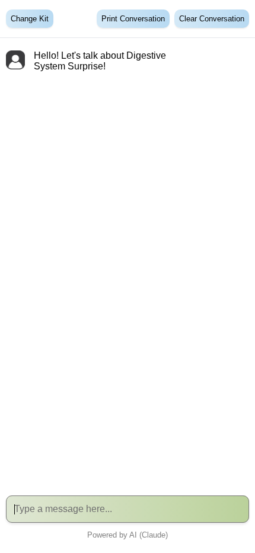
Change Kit (30, 18)
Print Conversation (133, 18)
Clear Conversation (211, 18)
